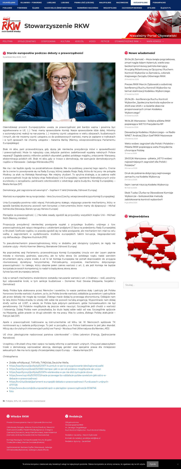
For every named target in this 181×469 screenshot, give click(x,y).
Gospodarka (48, 41)
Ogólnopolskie (140, 3)
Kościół (79, 41)
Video (92, 41)
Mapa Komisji (154, 41)
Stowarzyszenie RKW (56, 25)
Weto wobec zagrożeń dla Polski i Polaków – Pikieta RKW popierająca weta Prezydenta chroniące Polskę (150, 147)
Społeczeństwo (27, 41)
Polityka (7, 41)
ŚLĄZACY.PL (166, 8)
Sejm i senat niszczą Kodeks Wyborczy (147, 184)
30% (16, 401)
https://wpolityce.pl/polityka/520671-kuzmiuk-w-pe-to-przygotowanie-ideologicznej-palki (56, 366)
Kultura (65, 41)
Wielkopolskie (109, 8)
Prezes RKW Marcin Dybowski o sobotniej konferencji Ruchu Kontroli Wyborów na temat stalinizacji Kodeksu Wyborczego (148, 87)
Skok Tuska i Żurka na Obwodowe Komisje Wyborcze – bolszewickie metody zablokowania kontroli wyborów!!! (149, 196)
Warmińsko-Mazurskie (87, 8)
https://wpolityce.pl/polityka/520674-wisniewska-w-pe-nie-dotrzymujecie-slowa (50, 372)
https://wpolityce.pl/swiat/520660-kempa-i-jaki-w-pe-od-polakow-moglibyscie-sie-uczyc (55, 369)
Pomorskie (22, 8)
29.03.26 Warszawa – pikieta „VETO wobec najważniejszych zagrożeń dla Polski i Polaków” (148, 162)
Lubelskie (51, 3)
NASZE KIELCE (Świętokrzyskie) (58, 8)
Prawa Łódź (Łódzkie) (84, 3)
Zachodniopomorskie (132, 8)
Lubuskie (65, 3)
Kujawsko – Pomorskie (31, 3)
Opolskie (151, 8)
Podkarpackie (159, 3)
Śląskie (35, 8)
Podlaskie (7, 8)
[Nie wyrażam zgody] (177, 464)
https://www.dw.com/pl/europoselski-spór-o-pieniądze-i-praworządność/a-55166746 (52, 388)
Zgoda (153, 464)
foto (11, 391)
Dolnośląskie (9, 3)
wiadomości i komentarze (33, 401)
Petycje (105, 41)
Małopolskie (105, 3)
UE (20, 401)
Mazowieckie (122, 3)
